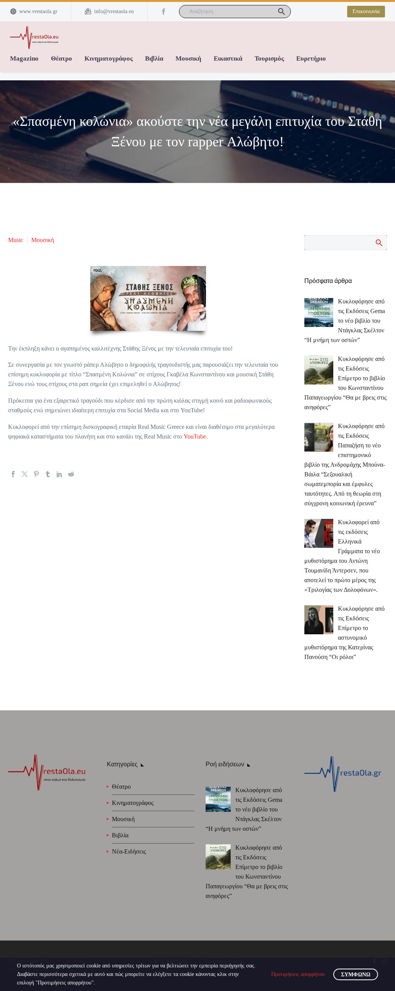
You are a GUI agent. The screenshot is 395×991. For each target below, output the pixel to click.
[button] (281, 11)
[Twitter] (25, 474)
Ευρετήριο (311, 58)
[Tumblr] (48, 474)
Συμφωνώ (355, 974)
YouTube (195, 436)
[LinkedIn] (59, 474)
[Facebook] (163, 11)
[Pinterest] (36, 474)
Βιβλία (154, 58)
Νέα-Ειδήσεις (129, 851)
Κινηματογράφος (108, 58)
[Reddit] (71, 474)
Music (15, 240)
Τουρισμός (269, 58)
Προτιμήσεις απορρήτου (298, 974)
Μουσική (188, 58)
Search (378, 242)
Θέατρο (61, 58)
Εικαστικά (228, 58)
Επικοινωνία (366, 11)
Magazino (24, 58)
